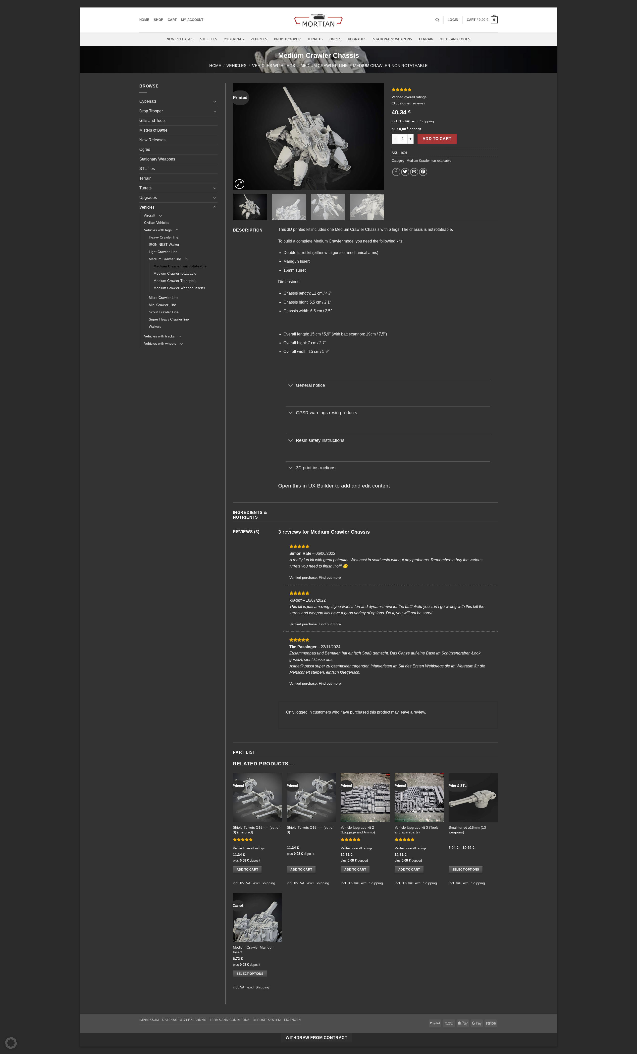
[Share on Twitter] (405, 172)
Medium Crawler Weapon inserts (179, 288)
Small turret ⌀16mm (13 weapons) (467, 829)
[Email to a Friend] (414, 172)
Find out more (330, 577)
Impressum (149, 1020)
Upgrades (357, 39)
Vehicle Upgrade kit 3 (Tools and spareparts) (416, 829)
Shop (158, 20)
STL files (208, 39)
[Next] (375, 136)
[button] (453, 19)
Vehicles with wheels (160, 343)
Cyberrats (234, 39)
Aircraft (149, 215)
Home (144, 20)
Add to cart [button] (247, 869)
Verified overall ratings (409, 97)
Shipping (427, 121)
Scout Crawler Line (164, 312)
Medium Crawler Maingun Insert (253, 949)
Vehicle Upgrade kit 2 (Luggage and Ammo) (358, 829)
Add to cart (437, 139)
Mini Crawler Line (162, 305)
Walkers (155, 326)
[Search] (437, 20)
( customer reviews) (408, 103)
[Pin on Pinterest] (423, 172)
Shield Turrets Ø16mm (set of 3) (310, 829)
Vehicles (259, 39)
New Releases (180, 39)
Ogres (335, 39)
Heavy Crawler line (163, 237)
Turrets (315, 39)
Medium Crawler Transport (175, 281)
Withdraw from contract (316, 1038)
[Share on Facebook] (396, 172)
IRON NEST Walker (164, 244)
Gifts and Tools (455, 39)
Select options (465, 869)
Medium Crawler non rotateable (390, 66)
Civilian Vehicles (156, 223)
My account (192, 20)
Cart (172, 20)
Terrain (426, 39)
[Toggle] (215, 101)
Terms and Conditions (230, 1020)
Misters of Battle (153, 130)
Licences (292, 1020)
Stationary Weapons (392, 39)
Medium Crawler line (324, 66)
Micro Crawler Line (163, 298)
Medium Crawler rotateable (175, 273)
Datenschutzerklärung (184, 1020)
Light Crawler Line (163, 252)
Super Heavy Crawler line (169, 319)
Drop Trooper (287, 39)
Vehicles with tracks (159, 336)
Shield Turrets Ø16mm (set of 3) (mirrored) (256, 829)
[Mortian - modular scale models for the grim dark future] (318, 20)
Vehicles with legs (273, 66)
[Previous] (242, 136)
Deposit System (267, 1020)
